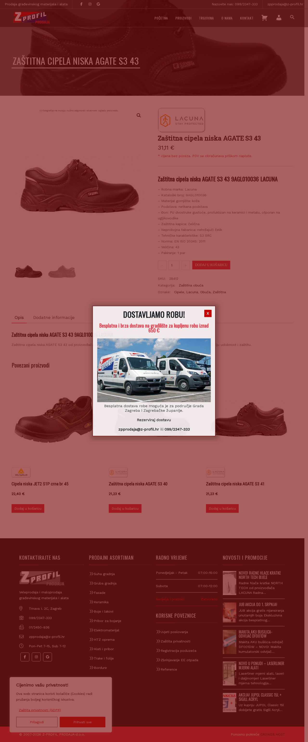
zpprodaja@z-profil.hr (138, 429)
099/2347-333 (177, 429)
